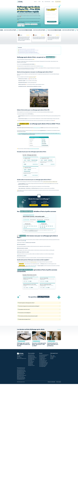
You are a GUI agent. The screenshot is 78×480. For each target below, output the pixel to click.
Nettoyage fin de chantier (31, 365)
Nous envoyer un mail (53, 356)
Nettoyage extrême (30, 364)
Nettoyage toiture (30, 363)
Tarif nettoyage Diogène (42, 366)
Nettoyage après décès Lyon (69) (21, 370)
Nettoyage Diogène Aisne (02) (21, 369)
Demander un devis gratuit (41, 221)
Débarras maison (30, 360)
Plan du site (51, 358)
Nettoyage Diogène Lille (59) (20, 372)
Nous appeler (52, 357)
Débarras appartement (31, 361)
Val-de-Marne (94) (46, 219)
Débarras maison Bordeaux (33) (21, 377)
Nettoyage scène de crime (31, 355)
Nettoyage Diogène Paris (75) (20, 379)
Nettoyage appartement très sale (32, 357)
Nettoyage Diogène (30, 362)
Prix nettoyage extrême (42, 356)
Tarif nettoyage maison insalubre (43, 363)
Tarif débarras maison (42, 359)
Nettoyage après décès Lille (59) (21, 373)
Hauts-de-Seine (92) (33, 219)
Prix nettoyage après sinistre (42, 361)
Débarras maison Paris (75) (20, 374)
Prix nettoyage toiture (42, 357)
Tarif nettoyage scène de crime (43, 364)
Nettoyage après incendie (31, 359)
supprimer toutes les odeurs (32, 266)
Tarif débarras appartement (42, 358)
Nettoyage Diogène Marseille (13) (21, 378)
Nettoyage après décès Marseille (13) (21, 375)
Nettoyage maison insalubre (31, 356)
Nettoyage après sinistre (31, 358)
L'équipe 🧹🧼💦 (52, 355)
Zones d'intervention (47, 1)
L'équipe (52, 1)
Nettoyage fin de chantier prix (43, 355)
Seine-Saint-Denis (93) (40, 219)
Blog (42, 1)
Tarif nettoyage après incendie (43, 360)
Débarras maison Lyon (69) (20, 376)
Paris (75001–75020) (26, 219)
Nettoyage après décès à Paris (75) (21, 371)
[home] (20, 1)
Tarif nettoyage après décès (42, 365)
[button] (36, 2)
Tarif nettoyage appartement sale (43, 362)
